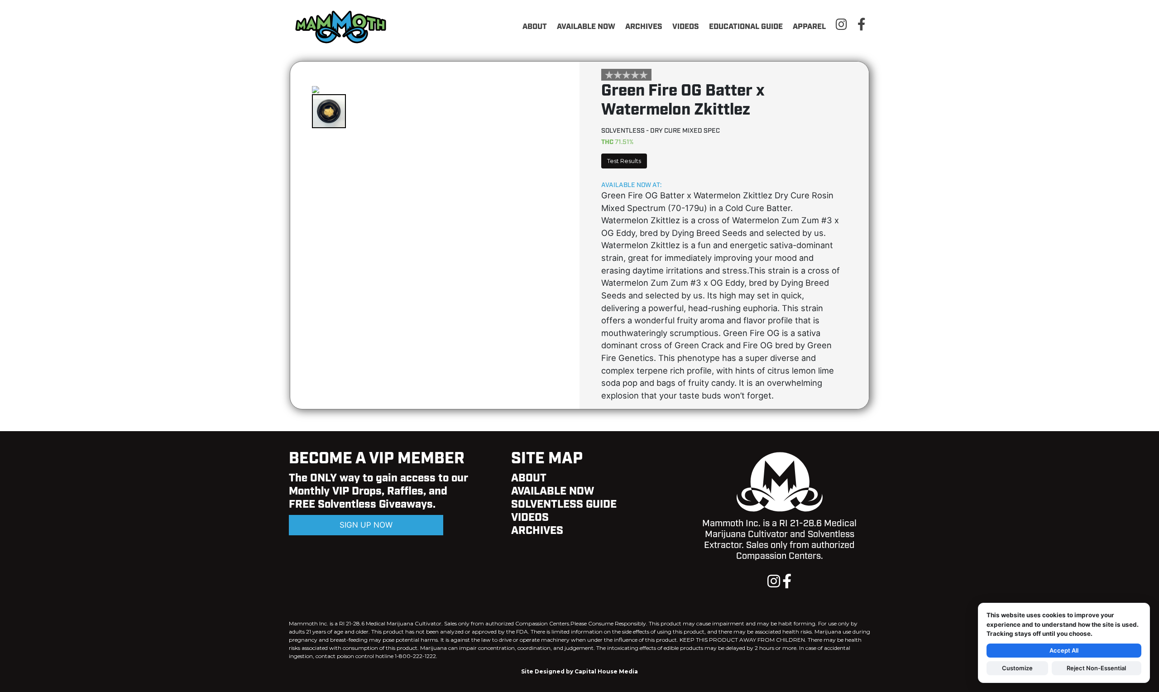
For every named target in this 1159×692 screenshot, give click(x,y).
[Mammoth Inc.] (343, 26)
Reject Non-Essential (1096, 668)
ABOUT (534, 27)
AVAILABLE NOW (586, 27)
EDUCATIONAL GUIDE (746, 27)
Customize (1017, 668)
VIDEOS (685, 27)
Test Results (624, 161)
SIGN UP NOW (366, 524)
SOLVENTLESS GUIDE (564, 504)
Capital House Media (606, 671)
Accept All (1063, 650)
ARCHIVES (643, 27)
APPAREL (809, 27)
